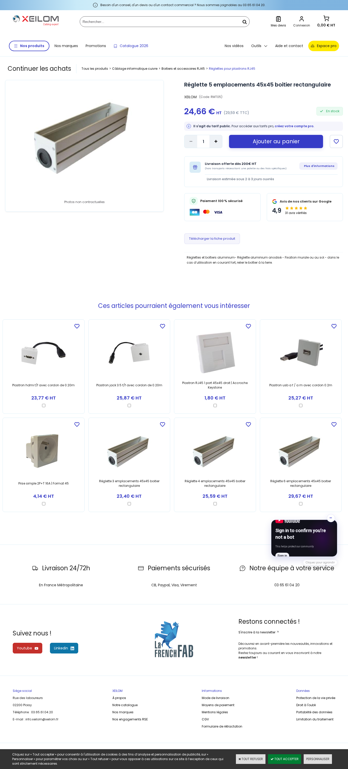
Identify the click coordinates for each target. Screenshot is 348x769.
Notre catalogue (125, 705)
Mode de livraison (215, 698)
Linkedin (61, 648)
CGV (205, 719)
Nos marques (66, 45)
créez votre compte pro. (294, 126)
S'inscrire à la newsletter (257, 632)
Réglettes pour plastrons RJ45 (232, 68)
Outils (256, 45)
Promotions (96, 45)
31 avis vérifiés (296, 213)
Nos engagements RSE (130, 719)
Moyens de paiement (218, 705)
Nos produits (32, 45)
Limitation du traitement (314, 719)
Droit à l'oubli (306, 705)
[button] (304, 538)
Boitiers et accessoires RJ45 (183, 68)
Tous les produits (95, 68)
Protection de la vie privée (315, 698)
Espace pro (327, 45)
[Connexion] (302, 19)
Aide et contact (289, 45)
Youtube (24, 648)
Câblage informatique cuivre (134, 68)
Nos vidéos (234, 45)
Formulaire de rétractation (222, 726)
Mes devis (278, 25)
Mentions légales (215, 712)
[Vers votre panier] (326, 19)
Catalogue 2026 (134, 45)
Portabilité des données (314, 712)
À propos (119, 698)
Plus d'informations (319, 166)
